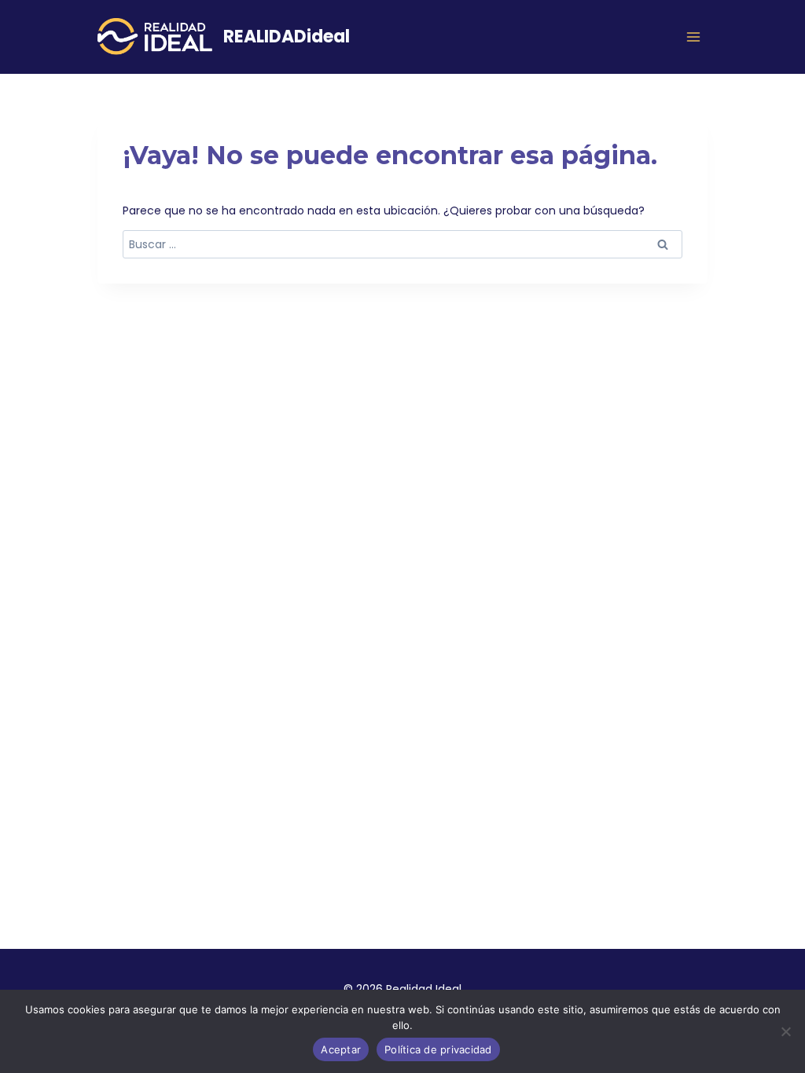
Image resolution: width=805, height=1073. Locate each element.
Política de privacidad (438, 1049)
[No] (785, 1031)
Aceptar (341, 1049)
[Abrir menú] (693, 36)
